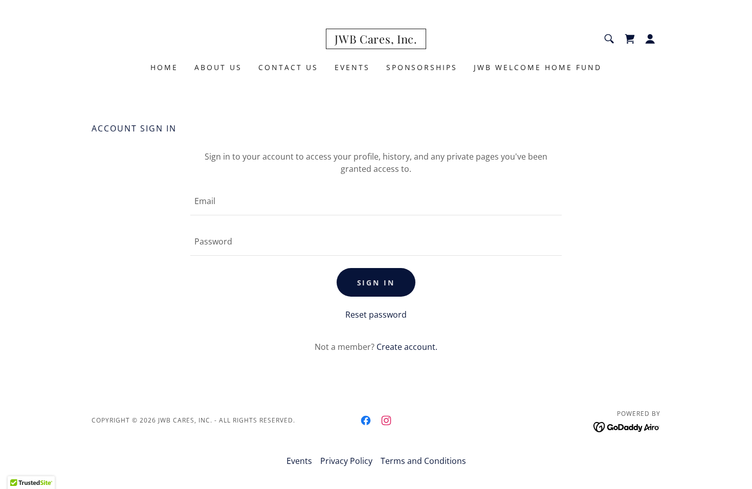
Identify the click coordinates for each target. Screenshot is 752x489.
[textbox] (375, 201)
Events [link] (352, 67)
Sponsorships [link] (422, 67)
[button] (650, 39)
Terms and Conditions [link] (423, 460)
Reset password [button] (376, 314)
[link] (376, 40)
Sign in (376, 282)
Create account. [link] (407, 346)
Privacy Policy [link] (346, 460)
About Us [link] (218, 67)
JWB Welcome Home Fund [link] (538, 67)
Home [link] (164, 67)
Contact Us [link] (288, 67)
